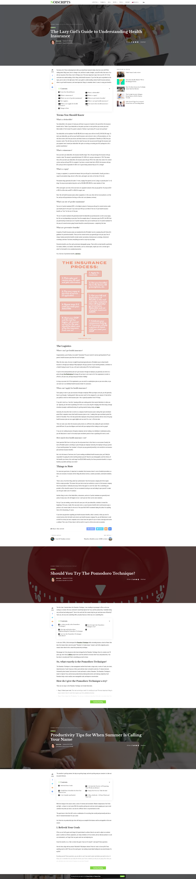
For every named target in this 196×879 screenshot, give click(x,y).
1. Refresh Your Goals (66, 785)
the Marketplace (68, 374)
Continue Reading (98, 702)
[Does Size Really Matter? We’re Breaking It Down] (121, 82)
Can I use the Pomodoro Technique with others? (69, 634)
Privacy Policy (89, 876)
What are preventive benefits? (96, 98)
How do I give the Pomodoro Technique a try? (95, 625)
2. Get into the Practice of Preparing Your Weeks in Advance (97, 787)
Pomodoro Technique (82, 642)
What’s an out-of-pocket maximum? (71, 98)
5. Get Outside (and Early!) (67, 795)
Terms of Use (97, 876)
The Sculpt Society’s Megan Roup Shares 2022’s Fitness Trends (134, 96)
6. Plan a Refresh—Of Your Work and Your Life (97, 796)
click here (77, 254)
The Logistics (64, 101)
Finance (53, 27)
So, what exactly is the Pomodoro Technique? (69, 625)
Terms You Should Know (67, 92)
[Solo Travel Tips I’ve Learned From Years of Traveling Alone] (121, 104)
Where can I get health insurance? (98, 101)
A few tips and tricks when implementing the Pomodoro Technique (70, 630)
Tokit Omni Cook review (133, 72)
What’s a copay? (92, 95)
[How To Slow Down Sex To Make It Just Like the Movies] (121, 89)
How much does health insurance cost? (97, 104)
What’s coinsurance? (67, 95)
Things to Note (64, 108)
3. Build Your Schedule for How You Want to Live (69, 791)
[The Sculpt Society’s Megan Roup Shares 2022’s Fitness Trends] (121, 96)
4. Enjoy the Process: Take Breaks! (97, 790)
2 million (69, 654)
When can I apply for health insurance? (68, 104)
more (98, 407)
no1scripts (60, 2)
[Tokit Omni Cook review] (121, 74)
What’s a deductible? (94, 92)
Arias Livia (58, 41)
